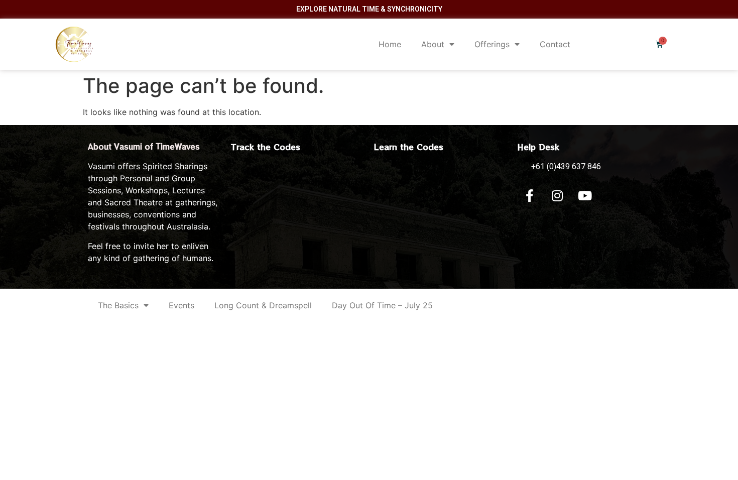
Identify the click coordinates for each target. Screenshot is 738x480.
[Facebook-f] (529, 195)
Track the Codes (265, 147)
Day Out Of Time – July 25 (382, 305)
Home (390, 44)
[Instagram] (557, 195)
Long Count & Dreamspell (263, 305)
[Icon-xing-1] (612, 195)
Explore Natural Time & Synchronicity (369, 9)
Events (181, 305)
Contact (555, 44)
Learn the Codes (408, 147)
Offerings (492, 44)
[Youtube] (584, 195)
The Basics (118, 305)
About (432, 44)
